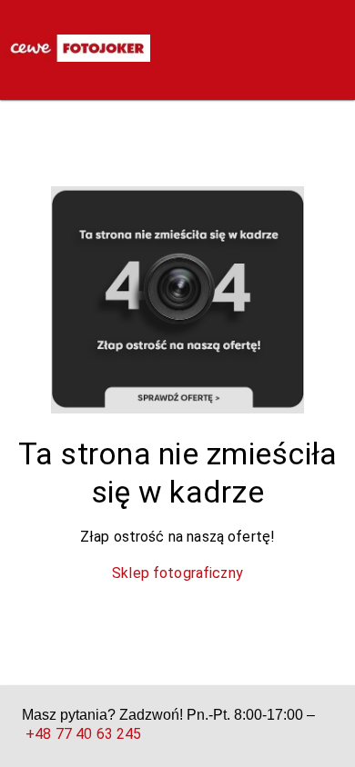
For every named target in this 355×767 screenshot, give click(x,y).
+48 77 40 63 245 (83, 733)
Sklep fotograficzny (177, 573)
